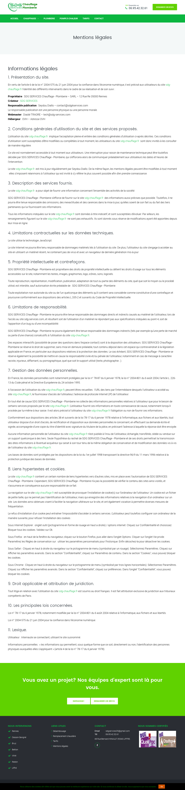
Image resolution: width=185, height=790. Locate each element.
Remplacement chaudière (64, 736)
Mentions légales (60, 746)
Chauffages (30, 18)
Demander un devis (165, 7)
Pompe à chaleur (69, 18)
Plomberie (49, 18)
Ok (162, 786)
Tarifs (86, 18)
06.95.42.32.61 (138, 8)
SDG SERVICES (28, 101)
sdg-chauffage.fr (38, 136)
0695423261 (78, 701)
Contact (99, 18)
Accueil (14, 18)
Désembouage (59, 731)
